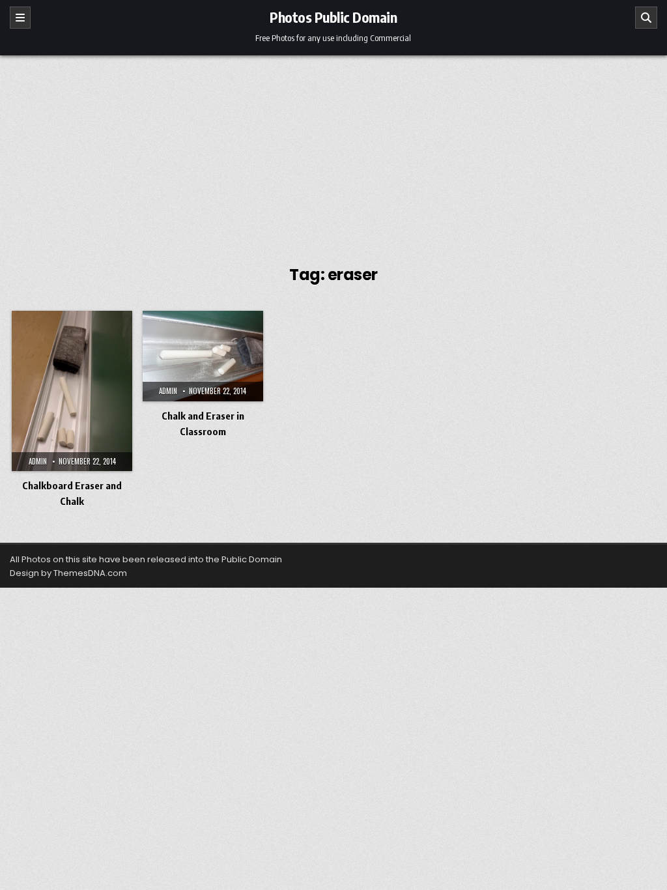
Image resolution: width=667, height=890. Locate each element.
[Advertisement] (333, 153)
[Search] (646, 18)
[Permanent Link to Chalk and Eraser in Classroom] (203, 356)
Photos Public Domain (333, 17)
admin (38, 461)
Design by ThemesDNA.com (68, 573)
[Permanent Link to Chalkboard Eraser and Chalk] (72, 391)
